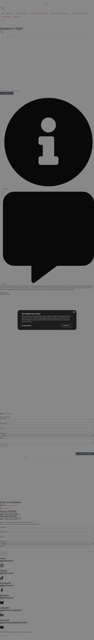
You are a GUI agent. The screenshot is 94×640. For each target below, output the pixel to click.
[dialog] (47, 320)
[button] (26, 325)
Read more (29, 321)
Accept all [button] (66, 325)
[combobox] (74, 312)
